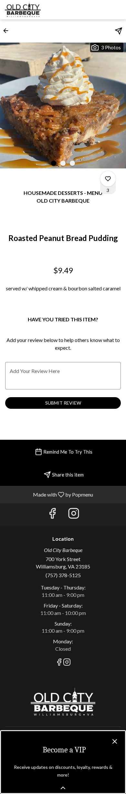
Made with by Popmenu (49, 494)
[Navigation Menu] (117, 9)
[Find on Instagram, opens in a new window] (73, 515)
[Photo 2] (63, 163)
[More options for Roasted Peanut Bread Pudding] (108, 178)
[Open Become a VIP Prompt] (63, 788)
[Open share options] (118, 31)
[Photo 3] (72, 163)
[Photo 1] (53, 163)
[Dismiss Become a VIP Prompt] (114, 741)
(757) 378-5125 (63, 575)
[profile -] (101, 9)
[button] (8, 31)
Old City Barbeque (63, 702)
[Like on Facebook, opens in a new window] (52, 515)
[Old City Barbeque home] (34, 10)
